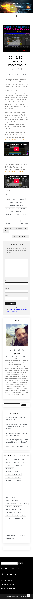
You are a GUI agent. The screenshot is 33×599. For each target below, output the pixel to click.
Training (19, 527)
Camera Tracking (16, 202)
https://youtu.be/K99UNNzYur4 (14, 171)
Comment (8, 257)
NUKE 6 (8, 515)
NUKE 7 (16, 515)
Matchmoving (22, 208)
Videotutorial (11, 535)
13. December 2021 (20, 74)
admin (8, 223)
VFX (18, 214)
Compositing (10, 483)
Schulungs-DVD (11, 524)
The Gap (24, 596)
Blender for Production (14, 480)
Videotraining (16, 217)
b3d (14, 199)
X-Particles (10, 538)
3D (7, 459)
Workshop (22, 535)
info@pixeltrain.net (9, 588)
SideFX (21, 524)
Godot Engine (10, 497)
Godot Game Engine (12, 500)
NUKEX (23, 515)
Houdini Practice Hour (13, 509)
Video (24, 214)
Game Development (12, 494)
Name (7, 280)
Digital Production (12, 486)
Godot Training (11, 503)
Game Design (10, 491)
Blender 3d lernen (12, 471)
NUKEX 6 (8, 518)
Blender (21, 199)
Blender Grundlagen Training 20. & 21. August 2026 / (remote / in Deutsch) (16, 426)
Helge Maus (10, 208)
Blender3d (9, 468)
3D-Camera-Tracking (17, 459)
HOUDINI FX (17, 506)
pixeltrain (9, 214)
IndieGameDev (10, 512)
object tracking (16, 211)
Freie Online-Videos (16, 205)
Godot (24, 494)
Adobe (8, 462)
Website (8, 295)
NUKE (20, 512)
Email (7, 288)
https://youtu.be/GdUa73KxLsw (14, 139)
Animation (16, 462)
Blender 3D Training (13, 477)
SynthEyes (9, 527)
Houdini (8, 506)
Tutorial (9, 529)
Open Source (19, 518)
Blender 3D (18, 465)
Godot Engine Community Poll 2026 (17, 446)
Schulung (19, 521)
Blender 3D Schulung (13, 474)
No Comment (25, 223)
